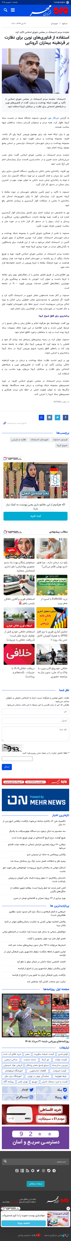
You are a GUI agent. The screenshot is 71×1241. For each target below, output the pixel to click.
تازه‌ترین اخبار (60, 815)
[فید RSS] (27, 1171)
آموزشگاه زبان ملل (13, 1076)
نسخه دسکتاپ (35, 1184)
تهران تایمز (23, 1082)
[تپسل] (5, 458)
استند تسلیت (29, 1060)
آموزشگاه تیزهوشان (14, 1071)
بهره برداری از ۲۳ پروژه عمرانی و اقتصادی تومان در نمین (39, 898)
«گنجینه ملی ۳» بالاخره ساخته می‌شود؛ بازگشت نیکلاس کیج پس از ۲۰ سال (34, 823)
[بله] (48, 1171)
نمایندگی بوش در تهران (38, 1076)
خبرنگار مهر (53, 118)
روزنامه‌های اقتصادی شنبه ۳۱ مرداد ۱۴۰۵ (46, 1041)
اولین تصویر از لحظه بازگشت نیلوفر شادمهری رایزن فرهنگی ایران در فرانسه (35, 953)
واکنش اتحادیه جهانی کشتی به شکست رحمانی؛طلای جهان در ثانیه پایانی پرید (35, 923)
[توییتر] (38, 1171)
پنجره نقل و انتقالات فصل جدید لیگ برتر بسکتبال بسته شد (38, 861)
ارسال (6, 767)
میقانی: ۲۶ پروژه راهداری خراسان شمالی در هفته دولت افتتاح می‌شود (37, 846)
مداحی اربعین (10, 1060)
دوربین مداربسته (60, 1065)
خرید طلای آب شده (12, 1054)
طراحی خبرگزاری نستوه (53, 1235)
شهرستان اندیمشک (39, 439)
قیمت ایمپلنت (59, 1071)
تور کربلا (45, 1060)
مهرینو (35, 1082)
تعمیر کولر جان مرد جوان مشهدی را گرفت (46, 938)
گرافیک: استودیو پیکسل (27, 1235)
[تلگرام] (54, 1171)
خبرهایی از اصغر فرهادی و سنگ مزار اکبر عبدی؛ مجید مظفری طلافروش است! (37, 913)
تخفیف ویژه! (23, 1223)
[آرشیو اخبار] (22, 1171)
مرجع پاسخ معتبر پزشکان (37, 1065)
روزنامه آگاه (8, 1082)
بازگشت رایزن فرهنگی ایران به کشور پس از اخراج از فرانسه (39, 975)
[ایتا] (17, 1171)
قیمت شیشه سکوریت (44, 1054)
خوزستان (54, 23)
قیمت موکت (61, 1060)
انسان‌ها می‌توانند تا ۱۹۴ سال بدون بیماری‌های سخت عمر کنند (37, 945)
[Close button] (68, 1208)
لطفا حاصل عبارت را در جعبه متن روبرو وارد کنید (45, 753)
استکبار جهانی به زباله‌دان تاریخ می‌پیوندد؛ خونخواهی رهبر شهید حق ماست (34, 869)
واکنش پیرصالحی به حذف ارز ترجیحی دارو (46, 854)
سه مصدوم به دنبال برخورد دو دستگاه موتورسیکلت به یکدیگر (37, 831)
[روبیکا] (33, 1171)
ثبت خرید (35, 516)
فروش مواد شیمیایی (12, 1065)
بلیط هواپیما (60, 1076)
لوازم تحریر (63, 1054)
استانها (64, 23)
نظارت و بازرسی (19, 439)
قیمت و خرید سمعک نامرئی (55, 1082)
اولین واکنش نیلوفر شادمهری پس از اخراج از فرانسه (42, 968)
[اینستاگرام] (43, 1171)
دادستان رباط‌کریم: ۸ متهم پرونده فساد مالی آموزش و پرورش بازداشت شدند (37, 879)
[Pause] (7, 495)
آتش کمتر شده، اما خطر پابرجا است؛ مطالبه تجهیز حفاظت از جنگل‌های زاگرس (38, 889)
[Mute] (12, 495)
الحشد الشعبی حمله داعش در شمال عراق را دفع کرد (41, 962)
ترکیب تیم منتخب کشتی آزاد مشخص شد (46, 982)
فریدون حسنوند (60, 439)
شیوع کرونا (62, 445)
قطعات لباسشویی (38, 1071)
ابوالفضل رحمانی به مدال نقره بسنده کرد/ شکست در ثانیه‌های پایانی (34, 932)
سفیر (27, 1054)
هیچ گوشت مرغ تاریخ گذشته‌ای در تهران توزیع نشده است (39, 838)
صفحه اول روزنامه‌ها (56, 989)
